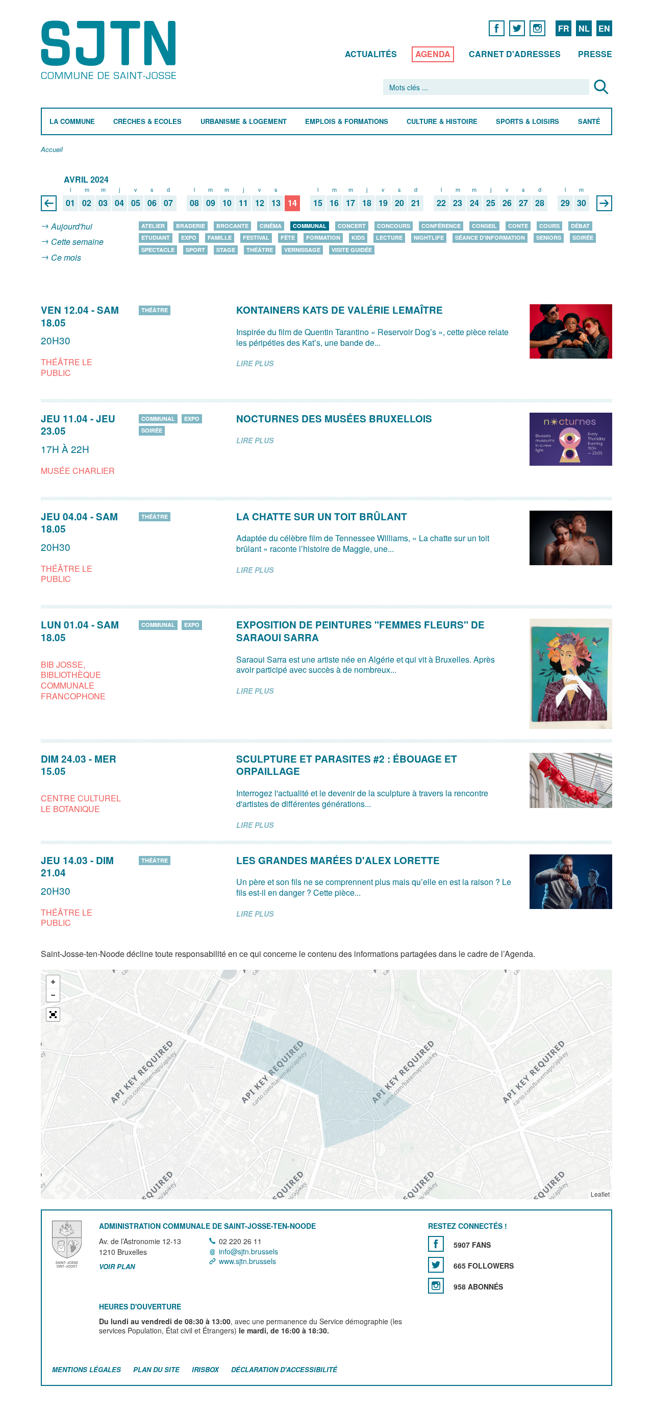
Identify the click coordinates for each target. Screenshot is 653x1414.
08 (194, 203)
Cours (549, 226)
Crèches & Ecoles (147, 121)
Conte (518, 226)
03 (103, 203)
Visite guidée (352, 250)
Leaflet (600, 1194)
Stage (225, 250)
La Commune (72, 121)
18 (366, 203)
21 (415, 203)
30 (581, 203)
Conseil (484, 226)
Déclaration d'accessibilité (284, 1369)
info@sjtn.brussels (248, 1251)
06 (152, 203)
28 (539, 203)
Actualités (371, 54)
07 (168, 203)
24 (474, 203)
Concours (393, 226)
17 (350, 203)
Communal (309, 226)
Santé (589, 121)
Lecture (389, 237)
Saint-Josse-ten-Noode (110, 49)
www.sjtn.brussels (247, 1261)
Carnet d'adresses (515, 54)
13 (276, 203)
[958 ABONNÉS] (436, 1286)
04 (119, 203)
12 (259, 203)
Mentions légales (86, 1369)
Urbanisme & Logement (243, 121)
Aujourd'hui (71, 226)
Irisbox (205, 1369)
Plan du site (156, 1369)
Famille (220, 237)
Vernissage (302, 250)
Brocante (232, 226)
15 (317, 203)
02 (86, 203)
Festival (256, 237)
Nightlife (429, 237)
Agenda (432, 54)
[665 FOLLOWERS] (436, 1265)
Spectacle (157, 250)
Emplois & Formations (346, 121)
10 (227, 203)
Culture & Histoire (442, 121)
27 (523, 203)
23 (457, 203)
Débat (580, 226)
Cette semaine (77, 242)
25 (490, 203)
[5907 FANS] (436, 1244)
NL (584, 28)
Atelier (153, 226)
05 (135, 203)
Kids (358, 237)
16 (334, 203)
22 (441, 203)
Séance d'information (490, 237)
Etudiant (155, 237)
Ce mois (66, 257)
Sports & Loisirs (527, 121)
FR (563, 28)
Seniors (548, 237)
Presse (595, 54)
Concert (352, 226)
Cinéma (271, 226)
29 (565, 203)
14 (292, 203)
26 (507, 203)
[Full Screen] (53, 1014)
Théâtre (259, 250)
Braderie (190, 226)
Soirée (582, 237)
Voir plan (117, 1266)
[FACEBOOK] (497, 28)
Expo (188, 237)
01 (70, 203)
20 (399, 203)
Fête (288, 237)
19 (383, 203)
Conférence (441, 226)
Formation (323, 237)
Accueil (52, 149)
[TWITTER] (517, 28)
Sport (195, 250)
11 (243, 203)
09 (210, 203)
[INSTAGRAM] (537, 28)
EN (604, 28)
